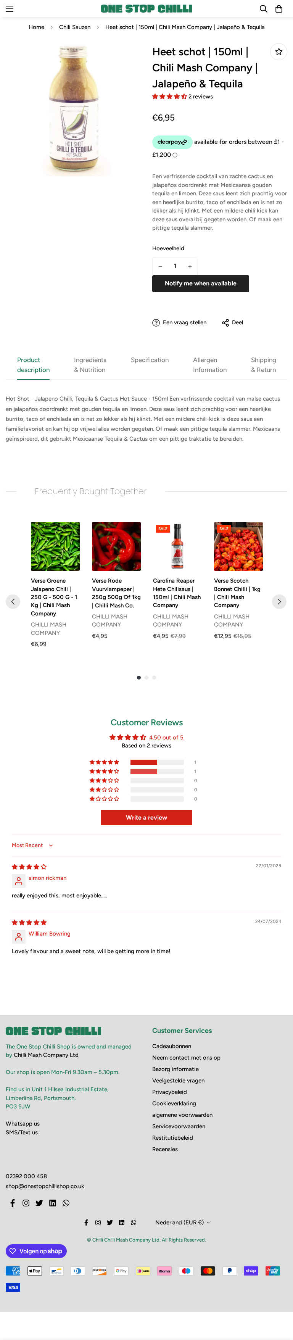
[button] (170, 96)
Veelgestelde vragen (178, 1080)
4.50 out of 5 (166, 737)
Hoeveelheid (168, 248)
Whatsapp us (23, 1123)
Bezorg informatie (175, 1069)
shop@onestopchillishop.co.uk (45, 1186)
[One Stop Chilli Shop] (146, 8)
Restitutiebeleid (172, 1137)
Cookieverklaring (174, 1103)
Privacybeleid (169, 1092)
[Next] (279, 601)
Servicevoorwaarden (178, 1126)
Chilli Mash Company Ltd (46, 1055)
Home (36, 27)
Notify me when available (201, 283)
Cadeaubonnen (171, 1046)
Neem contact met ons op (186, 1057)
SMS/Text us (22, 1132)
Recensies (165, 1149)
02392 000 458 (26, 1176)
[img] (29, 866)
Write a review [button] (146, 817)
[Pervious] (13, 601)
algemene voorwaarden (182, 1114)
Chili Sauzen (74, 27)
